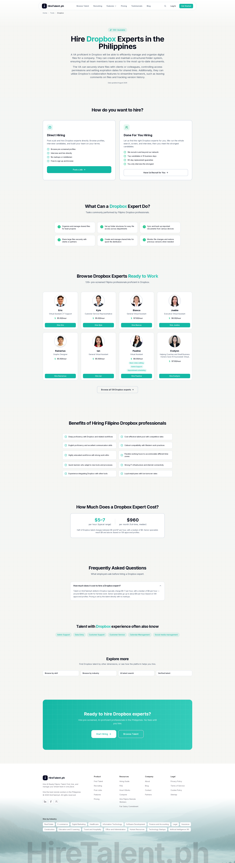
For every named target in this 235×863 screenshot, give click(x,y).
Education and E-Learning (69, 829)
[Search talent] (165, 6)
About (147, 781)
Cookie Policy (176, 790)
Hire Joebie (175, 325)
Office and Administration (115, 829)
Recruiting (97, 6)
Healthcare (94, 824)
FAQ (121, 786)
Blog (149, 6)
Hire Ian (98, 376)
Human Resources (137, 829)
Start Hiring (102, 734)
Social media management (166, 635)
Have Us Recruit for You (154, 172)
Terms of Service (178, 786)
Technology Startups (157, 829)
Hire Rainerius (60, 376)
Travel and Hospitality (92, 829)
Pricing (124, 6)
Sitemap (174, 795)
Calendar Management (140, 635)
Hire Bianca (136, 325)
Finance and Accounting (159, 824)
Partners (148, 795)
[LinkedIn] (45, 801)
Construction (49, 829)
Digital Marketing (79, 824)
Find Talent (98, 781)
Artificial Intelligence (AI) (179, 829)
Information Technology (112, 824)
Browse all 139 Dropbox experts (116, 389)
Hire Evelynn (174, 376)
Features (110, 6)
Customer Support (96, 635)
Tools (52, 13)
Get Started (186, 6)
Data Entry (79, 635)
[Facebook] (50, 801)
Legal (175, 824)
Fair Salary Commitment (128, 806)
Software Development (135, 824)
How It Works (124, 790)
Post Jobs (98, 790)
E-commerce (63, 824)
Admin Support (63, 635)
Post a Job (78, 169)
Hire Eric (60, 325)
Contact (148, 790)
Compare (123, 795)
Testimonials (136, 6)
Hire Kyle (98, 325)
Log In (173, 6)
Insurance (185, 824)
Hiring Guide (124, 781)
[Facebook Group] (56, 801)
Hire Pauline (136, 376)
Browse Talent (83, 6)
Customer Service (117, 635)
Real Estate (48, 824)
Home (45, 13)
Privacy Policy (176, 781)
